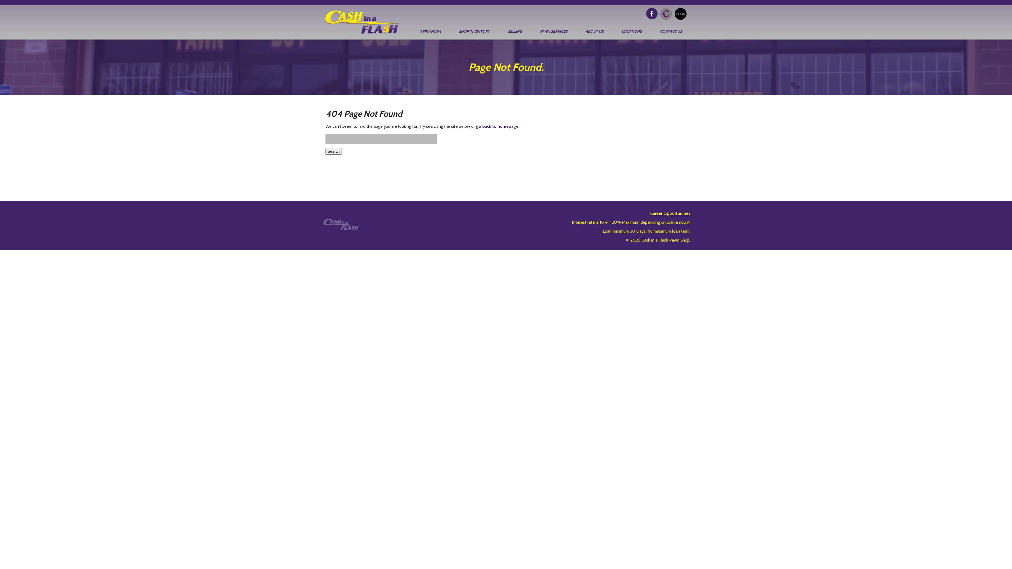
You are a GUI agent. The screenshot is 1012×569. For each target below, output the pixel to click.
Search (334, 151)
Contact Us (671, 31)
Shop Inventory (474, 31)
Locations (632, 31)
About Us (595, 31)
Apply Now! (430, 31)
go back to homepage (497, 126)
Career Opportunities (670, 213)
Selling (515, 31)
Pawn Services (553, 31)
